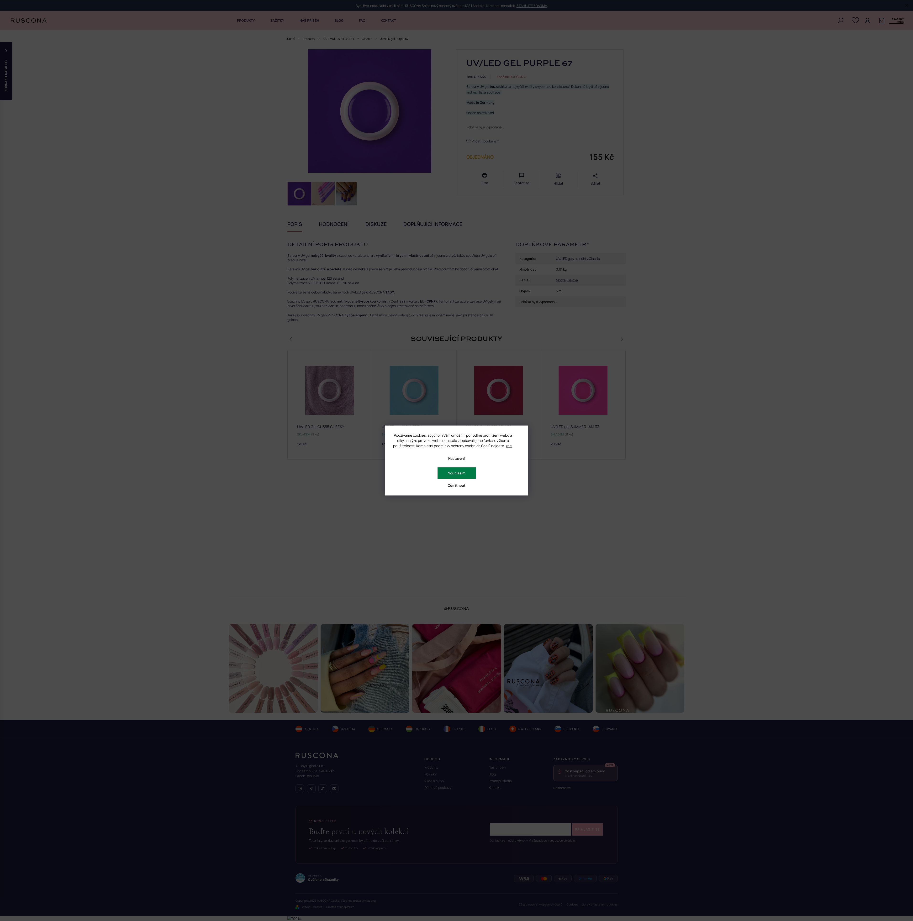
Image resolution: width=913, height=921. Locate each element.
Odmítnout (456, 485)
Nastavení (456, 458)
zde (509, 445)
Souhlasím (456, 473)
